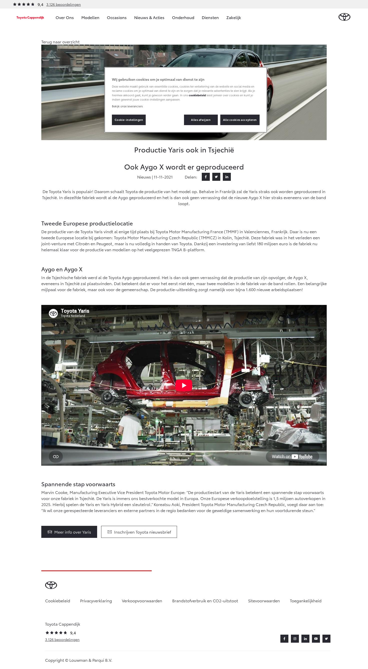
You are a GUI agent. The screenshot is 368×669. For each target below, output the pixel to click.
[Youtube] (316, 639)
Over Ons (65, 17)
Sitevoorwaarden (264, 600)
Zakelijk (233, 17)
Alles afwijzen (201, 120)
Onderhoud (183, 17)
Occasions (117, 17)
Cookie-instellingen (129, 120)
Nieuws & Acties (149, 17)
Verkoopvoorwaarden (142, 600)
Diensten (210, 17)
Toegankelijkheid (305, 600)
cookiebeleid (197, 95)
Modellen (90, 17)
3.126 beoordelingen (63, 4)
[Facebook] (206, 177)
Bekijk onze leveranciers (127, 106)
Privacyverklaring (96, 600)
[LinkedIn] (227, 177)
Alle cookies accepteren (240, 120)
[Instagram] (295, 639)
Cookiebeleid (57, 600)
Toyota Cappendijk (30, 17)
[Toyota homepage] (344, 17)
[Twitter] (216, 177)
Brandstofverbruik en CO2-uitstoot (205, 600)
